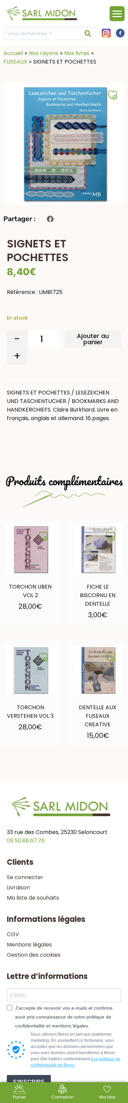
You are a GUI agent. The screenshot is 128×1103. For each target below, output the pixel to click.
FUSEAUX (15, 62)
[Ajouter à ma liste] (43, 536)
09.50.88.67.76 (26, 841)
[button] (50, 219)
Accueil (13, 53)
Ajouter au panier (93, 339)
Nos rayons (43, 53)
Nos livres (76, 53)
